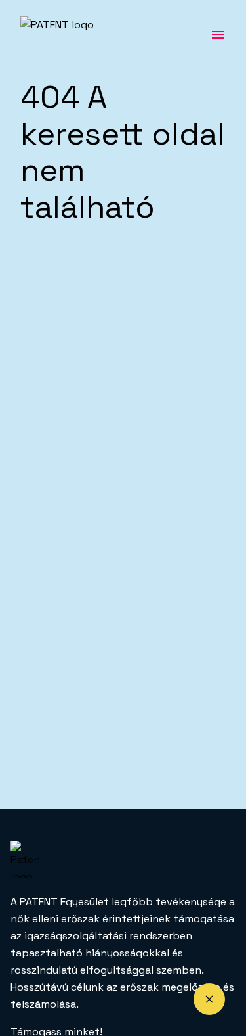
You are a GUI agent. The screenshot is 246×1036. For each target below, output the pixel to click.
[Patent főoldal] (75, 34)
